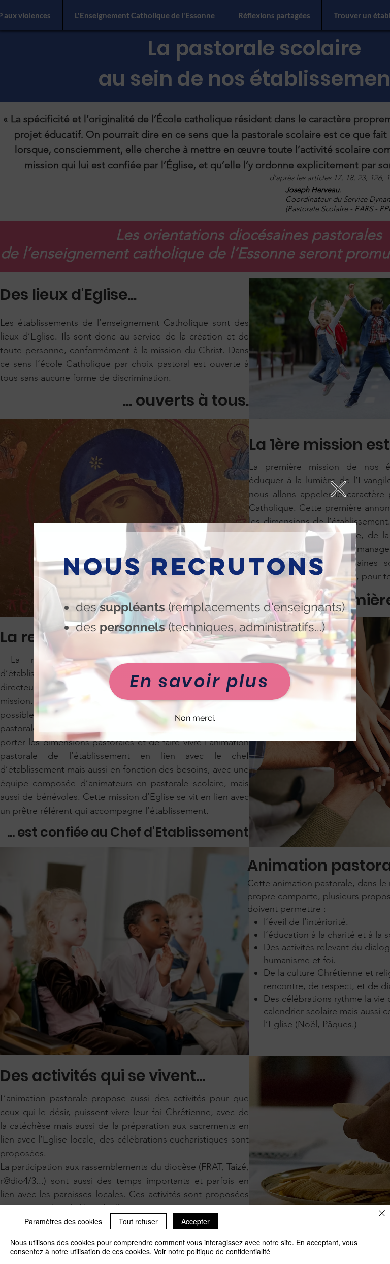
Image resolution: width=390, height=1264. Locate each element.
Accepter (195, 1221)
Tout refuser (138, 1221)
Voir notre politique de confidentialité (212, 1251)
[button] (338, 489)
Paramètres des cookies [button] (63, 1221)
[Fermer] (382, 1214)
